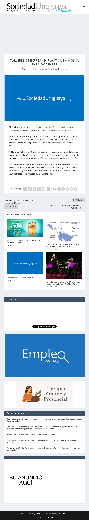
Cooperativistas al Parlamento (20, 278)
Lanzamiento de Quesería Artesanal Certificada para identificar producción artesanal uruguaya (41, 441)
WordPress (63, 514)
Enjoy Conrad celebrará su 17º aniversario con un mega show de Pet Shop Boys (64, 283)
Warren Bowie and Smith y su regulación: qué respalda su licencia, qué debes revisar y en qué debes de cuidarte (44, 420)
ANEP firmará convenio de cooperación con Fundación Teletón (32, 434)
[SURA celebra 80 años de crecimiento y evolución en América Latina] (64, 230)
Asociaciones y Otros (44, 69)
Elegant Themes (38, 514)
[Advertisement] (44, 32)
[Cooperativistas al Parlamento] (25, 263)
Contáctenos (40, 517)
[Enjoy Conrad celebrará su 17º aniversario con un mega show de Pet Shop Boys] (64, 265)
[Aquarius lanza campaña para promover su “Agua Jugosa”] (25, 228)
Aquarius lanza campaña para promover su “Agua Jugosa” (24, 241)
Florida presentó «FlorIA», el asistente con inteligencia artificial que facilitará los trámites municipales (43, 449)
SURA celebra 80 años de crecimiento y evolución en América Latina (62, 245)
